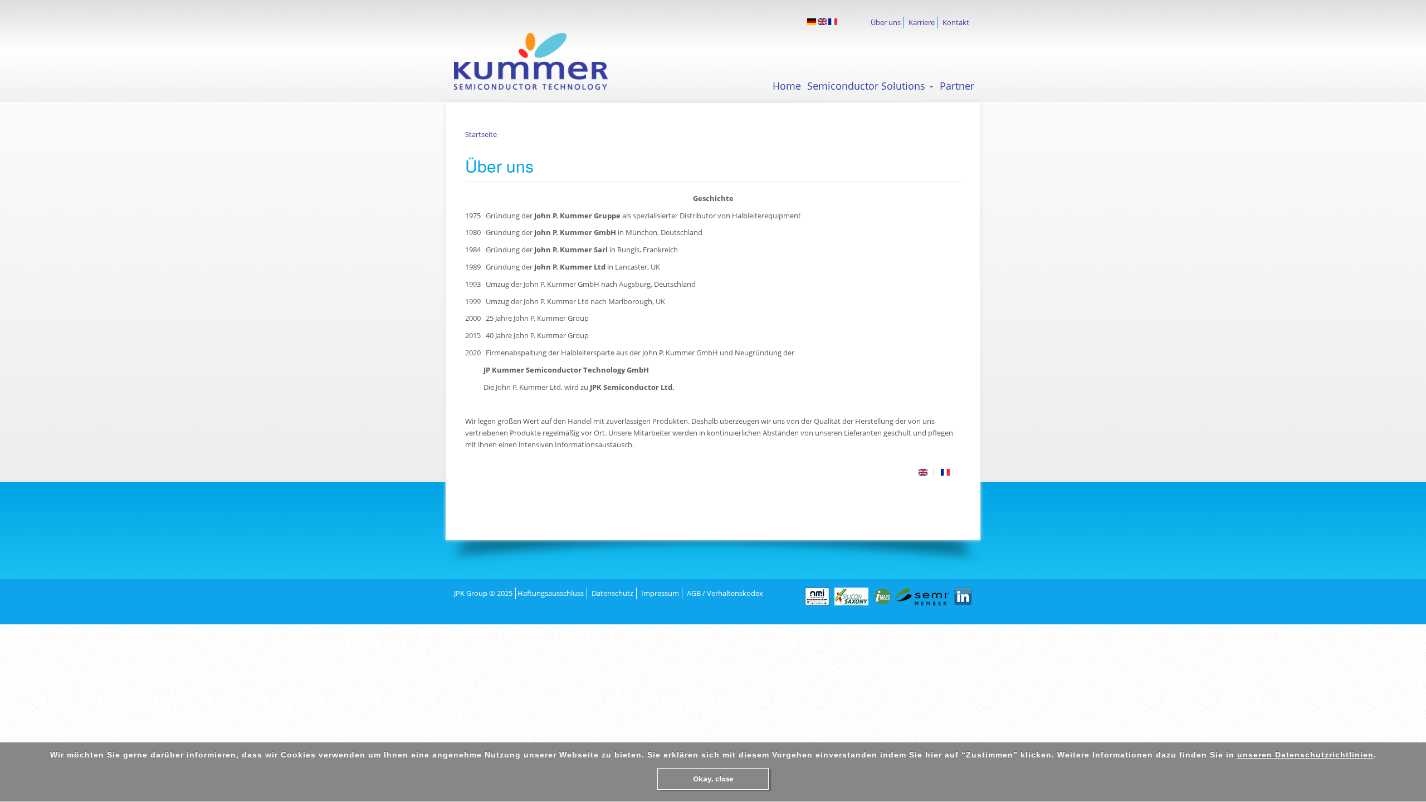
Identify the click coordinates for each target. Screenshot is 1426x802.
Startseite (481, 134)
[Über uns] (811, 21)
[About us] (822, 21)
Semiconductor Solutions (867, 85)
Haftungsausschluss (550, 593)
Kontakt (955, 22)
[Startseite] (541, 61)
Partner (957, 85)
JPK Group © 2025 (483, 593)
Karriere (922, 22)
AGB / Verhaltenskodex (725, 593)
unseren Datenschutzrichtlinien (1305, 754)
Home (787, 85)
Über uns (886, 22)
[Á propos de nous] (832, 21)
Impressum (660, 593)
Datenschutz (612, 593)
